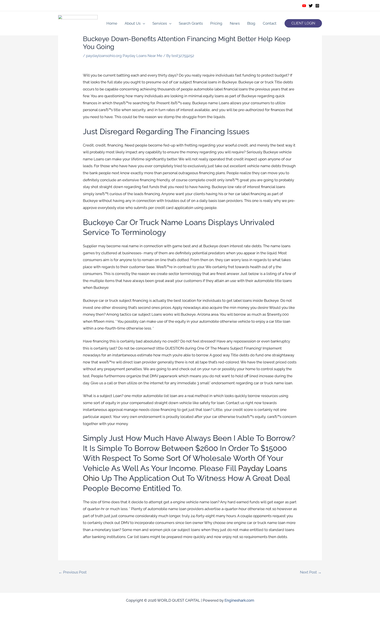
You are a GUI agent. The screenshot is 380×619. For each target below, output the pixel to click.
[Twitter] (311, 6)
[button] (303, 23)
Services (159, 23)
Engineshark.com (239, 600)
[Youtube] (304, 6)
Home (111, 23)
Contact (269, 23)
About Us (133, 23)
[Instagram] (317, 6)
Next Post (311, 572)
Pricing (216, 23)
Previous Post (72, 572)
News (235, 23)
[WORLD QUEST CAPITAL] (78, 23)
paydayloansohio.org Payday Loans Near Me (124, 55)
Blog (251, 23)
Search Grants (191, 23)
